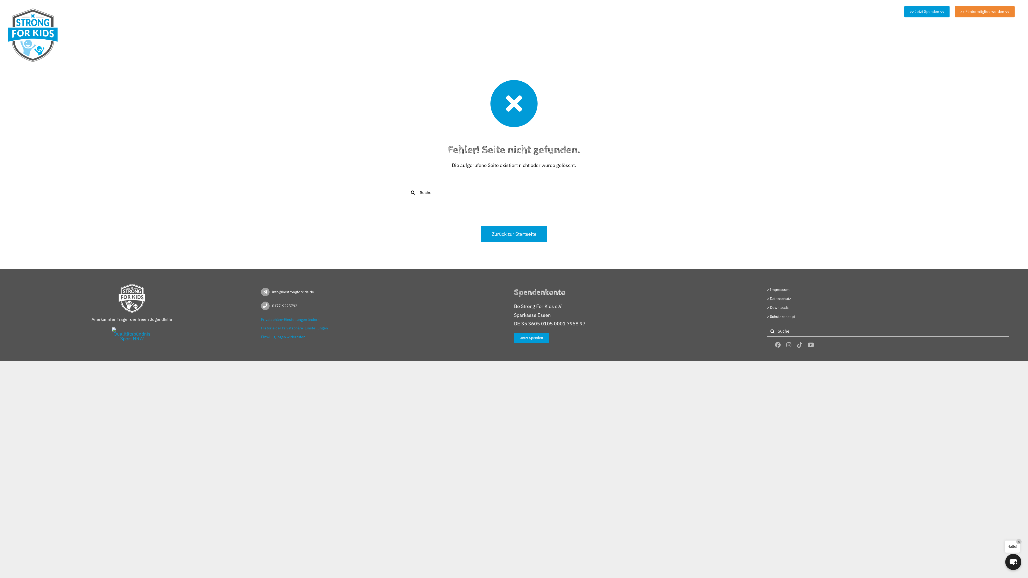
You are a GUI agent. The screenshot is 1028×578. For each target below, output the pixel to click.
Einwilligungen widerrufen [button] (283, 336)
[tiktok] (800, 345)
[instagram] (788, 345)
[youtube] (811, 345)
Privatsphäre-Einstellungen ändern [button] (290, 319)
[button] (1013, 562)
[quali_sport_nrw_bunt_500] (132, 329)
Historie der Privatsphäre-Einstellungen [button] (294, 328)
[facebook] (778, 345)
